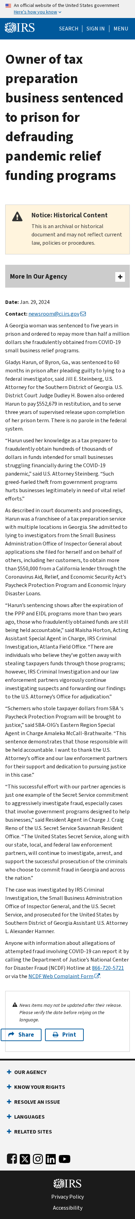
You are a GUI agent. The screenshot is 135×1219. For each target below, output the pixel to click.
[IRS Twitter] (25, 1157)
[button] (96, 28)
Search (69, 28)
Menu (121, 28)
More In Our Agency (38, 276)
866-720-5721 (108, 968)
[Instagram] (38, 1157)
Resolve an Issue (37, 1101)
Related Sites (33, 1131)
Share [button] (26, 1035)
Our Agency (30, 1072)
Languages (29, 1116)
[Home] (20, 26)
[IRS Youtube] (64, 1157)
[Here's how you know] (67, 9)
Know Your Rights (39, 1087)
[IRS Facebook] (12, 1157)
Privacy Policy (67, 1196)
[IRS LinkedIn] (51, 1157)
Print (69, 1035)
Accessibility (67, 1207)
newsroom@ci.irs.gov (53, 313)
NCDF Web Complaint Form (60, 976)
